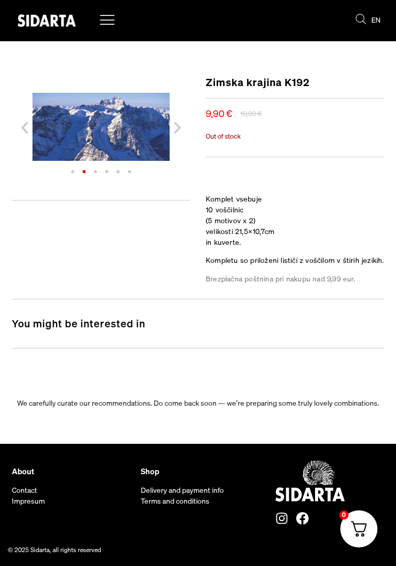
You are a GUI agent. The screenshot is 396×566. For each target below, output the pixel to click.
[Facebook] (302, 518)
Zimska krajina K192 (258, 82)
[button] (24, 128)
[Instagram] (281, 518)
